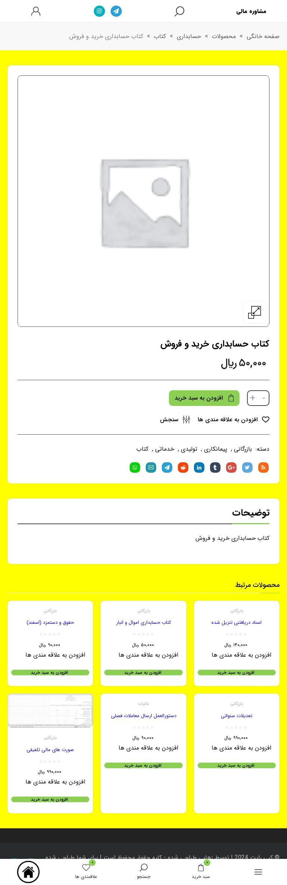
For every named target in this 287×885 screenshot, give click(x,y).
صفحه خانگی (263, 36)
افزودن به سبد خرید (199, 398)
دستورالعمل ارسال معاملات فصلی (143, 716)
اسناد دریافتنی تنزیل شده (237, 622)
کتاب (160, 36)
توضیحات (250, 513)
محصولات (224, 36)
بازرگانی (243, 449)
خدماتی (164, 449)
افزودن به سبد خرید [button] (235, 672)
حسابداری (189, 36)
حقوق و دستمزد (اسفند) (50, 622)
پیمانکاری (215, 449)
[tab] (250, 514)
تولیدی (189, 449)
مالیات (143, 704)
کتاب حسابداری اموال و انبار (143, 622)
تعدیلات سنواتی (236, 716)
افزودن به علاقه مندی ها (228, 419)
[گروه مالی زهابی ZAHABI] (29, 872)
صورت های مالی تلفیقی (50, 750)
